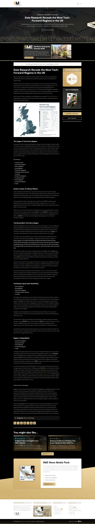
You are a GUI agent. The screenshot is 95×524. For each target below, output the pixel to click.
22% (36, 89)
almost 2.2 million (51, 203)
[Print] (34, 423)
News (25, 418)
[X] (18, 423)
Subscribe (71, 507)
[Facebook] (15, 423)
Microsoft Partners (52, 96)
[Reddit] (24, 423)
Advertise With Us (58, 513)
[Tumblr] (28, 423)
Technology (30, 418)
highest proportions (44, 374)
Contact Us (71, 505)
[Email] (31, 423)
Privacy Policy (72, 512)
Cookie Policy (72, 513)
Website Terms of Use (74, 509)
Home (16, 64)
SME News (21, 521)
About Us (56, 507)
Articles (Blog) (57, 509)
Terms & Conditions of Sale (75, 510)
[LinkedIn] (21, 423)
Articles (22, 64)
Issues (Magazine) (58, 510)
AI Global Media (28, 521)
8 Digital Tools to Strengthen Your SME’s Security (26, 442)
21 (40, 246)
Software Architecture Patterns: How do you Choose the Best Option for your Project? (62, 442)
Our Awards (56, 512)
